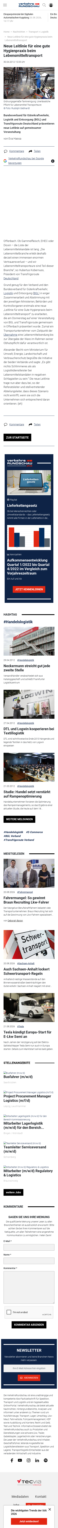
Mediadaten (20, 1497)
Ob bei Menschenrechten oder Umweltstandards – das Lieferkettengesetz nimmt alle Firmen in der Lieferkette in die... (28, 514)
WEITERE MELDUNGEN (19, 819)
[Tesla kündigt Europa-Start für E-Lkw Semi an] (29, 1007)
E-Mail (7, 1241)
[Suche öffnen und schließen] (43, 5)
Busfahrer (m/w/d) (18, 1077)
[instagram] (28, 1460)
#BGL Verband (12, 836)
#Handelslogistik (18, 622)
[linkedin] (37, 1460)
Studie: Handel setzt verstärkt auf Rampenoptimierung (27, 794)
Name (7, 1254)
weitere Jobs (13, 1192)
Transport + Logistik (38, 31)
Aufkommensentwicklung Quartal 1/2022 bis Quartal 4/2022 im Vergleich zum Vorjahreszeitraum (28, 566)
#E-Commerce (34, 832)
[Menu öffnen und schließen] (5, 5)
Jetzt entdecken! (29, 1521)
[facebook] (12, 1460)
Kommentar (10, 1268)
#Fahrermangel (25, 892)
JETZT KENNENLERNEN (29, 589)
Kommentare (16, 151)
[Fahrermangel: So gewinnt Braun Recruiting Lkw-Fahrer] (29, 873)
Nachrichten (19, 31)
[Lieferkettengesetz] (29, 482)
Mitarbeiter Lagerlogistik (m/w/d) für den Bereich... (24, 1125)
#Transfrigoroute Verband (19, 839)
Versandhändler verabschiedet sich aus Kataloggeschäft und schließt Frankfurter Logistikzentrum (24, 679)
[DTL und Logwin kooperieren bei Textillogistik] (29, 704)
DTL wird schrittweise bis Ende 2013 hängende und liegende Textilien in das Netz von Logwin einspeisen (29, 742)
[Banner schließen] (49, 1509)
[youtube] (20, 1460)
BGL (36, 293)
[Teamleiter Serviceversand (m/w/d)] (22, 1143)
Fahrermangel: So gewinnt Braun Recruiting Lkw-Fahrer (26, 900)
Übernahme (10, 334)
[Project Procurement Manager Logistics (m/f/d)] (28, 1092)
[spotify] (46, 1460)
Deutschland (11, 278)
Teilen (37, 151)
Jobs (15, 1505)
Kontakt (40, 1497)
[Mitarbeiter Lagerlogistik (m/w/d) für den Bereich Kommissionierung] (29, 1117)
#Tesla (20, 1026)
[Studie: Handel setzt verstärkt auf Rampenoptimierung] (29, 767)
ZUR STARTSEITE (17, 437)
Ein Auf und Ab (14, 578)
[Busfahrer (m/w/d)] (14, 1073)
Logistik (8, 293)
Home (7, 31)
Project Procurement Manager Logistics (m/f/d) (27, 1098)
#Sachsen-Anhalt (25, 963)
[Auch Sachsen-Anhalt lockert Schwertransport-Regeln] (29, 944)
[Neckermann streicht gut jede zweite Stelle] (29, 641)
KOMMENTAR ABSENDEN (29, 1324)
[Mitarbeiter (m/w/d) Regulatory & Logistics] (26, 1167)
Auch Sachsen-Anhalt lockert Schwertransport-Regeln (26, 971)
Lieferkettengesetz (22, 506)
